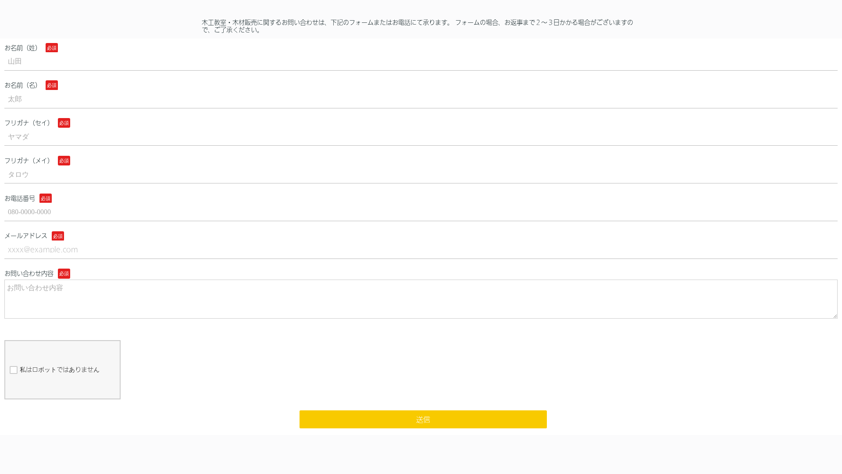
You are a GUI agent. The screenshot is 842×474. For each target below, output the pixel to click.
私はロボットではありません (60, 369)
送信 (423, 419)
